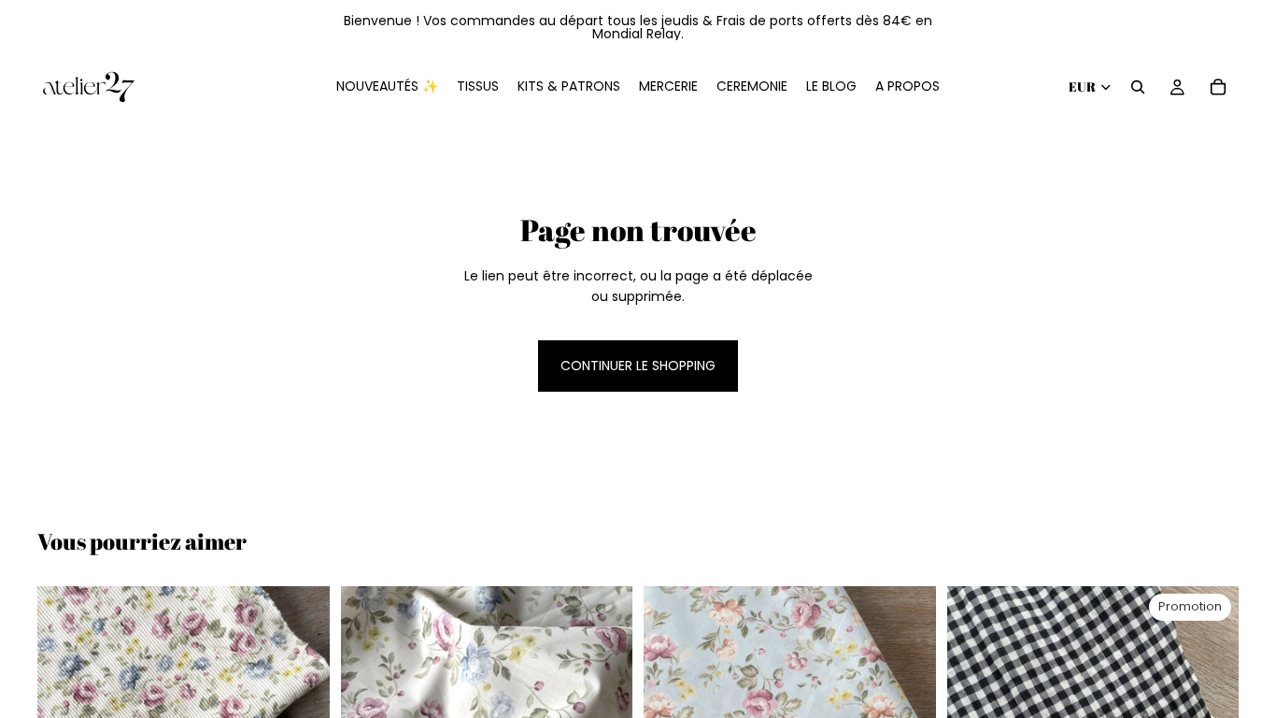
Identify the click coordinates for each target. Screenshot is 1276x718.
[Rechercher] (1137, 87)
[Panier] (1218, 87)
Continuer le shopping (638, 365)
